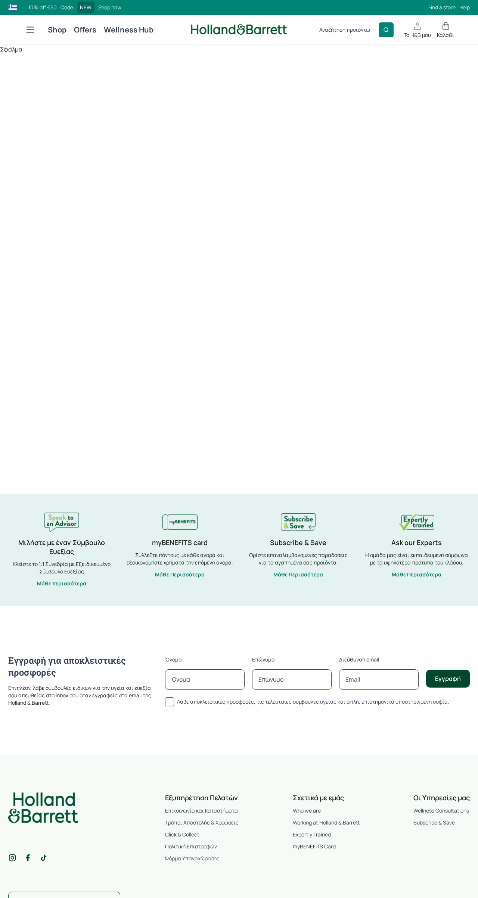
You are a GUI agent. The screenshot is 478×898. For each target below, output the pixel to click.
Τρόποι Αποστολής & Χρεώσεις (202, 822)
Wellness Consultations (441, 810)
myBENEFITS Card (314, 846)
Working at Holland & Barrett (326, 822)
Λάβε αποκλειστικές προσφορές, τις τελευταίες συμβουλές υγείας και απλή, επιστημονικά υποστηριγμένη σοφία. (313, 701)
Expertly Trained (312, 834)
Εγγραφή (448, 679)
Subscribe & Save (434, 822)
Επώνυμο (263, 659)
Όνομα (173, 659)
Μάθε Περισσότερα (180, 574)
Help (464, 7)
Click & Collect (182, 834)
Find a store (442, 7)
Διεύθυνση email (359, 659)
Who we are (307, 810)
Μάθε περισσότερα (61, 583)
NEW (85, 7)
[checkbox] (169, 701)
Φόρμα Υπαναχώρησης (192, 858)
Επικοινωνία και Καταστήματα (201, 810)
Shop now (109, 7)
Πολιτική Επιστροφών (191, 846)
